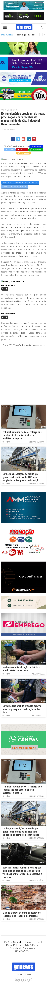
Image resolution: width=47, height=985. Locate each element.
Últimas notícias (36, 442)
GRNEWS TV (22, 951)
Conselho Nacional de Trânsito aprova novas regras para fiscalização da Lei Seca (22, 709)
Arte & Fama (31, 945)
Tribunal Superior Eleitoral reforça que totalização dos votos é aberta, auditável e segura (22, 435)
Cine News (29, 948)
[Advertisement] (23, 373)
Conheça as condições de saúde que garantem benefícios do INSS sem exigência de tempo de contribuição (21, 477)
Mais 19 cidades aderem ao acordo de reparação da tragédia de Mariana (22, 914)
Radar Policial (37, 674)
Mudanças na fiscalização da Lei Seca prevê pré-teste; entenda (21, 668)
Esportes (15, 948)
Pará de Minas (9, 110)
